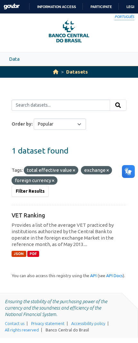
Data (14, 59)
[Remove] (74, 170)
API (93, 275)
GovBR (12, 7)
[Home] (55, 72)
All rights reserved (22, 330)
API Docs (114, 275)
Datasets (77, 72)
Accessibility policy (88, 323)
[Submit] (118, 105)
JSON (19, 254)
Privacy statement (48, 323)
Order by (21, 124)
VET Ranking (28, 215)
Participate (101, 6)
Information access (56, 6)
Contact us (14, 323)
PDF (33, 254)
